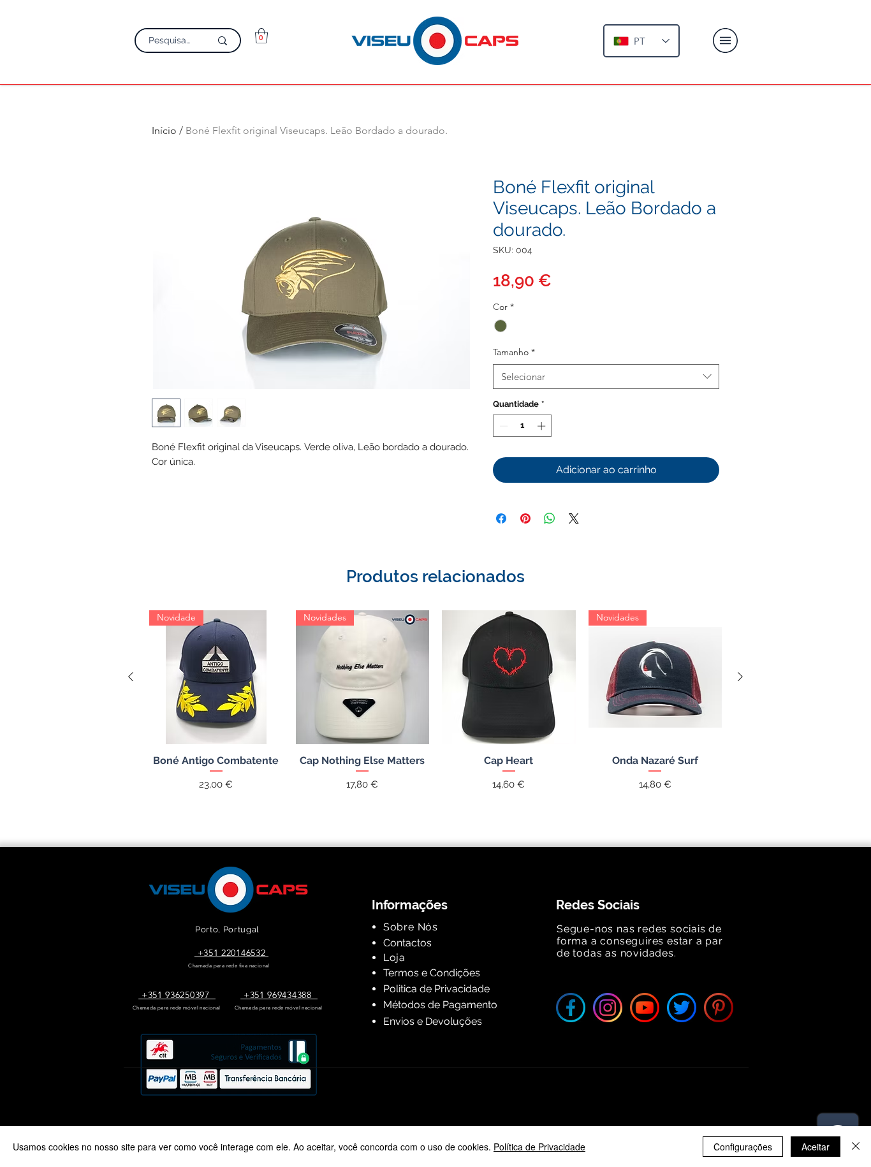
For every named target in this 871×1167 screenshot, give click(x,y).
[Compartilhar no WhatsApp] (549, 518)
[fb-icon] (570, 1007)
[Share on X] (574, 518)
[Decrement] (502, 426)
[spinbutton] (522, 426)
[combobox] (606, 376)
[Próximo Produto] (740, 676)
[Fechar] (855, 1146)
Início (164, 130)
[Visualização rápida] (509, 677)
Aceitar (815, 1146)
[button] (261, 35)
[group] (435, 714)
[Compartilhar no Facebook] (501, 518)
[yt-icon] (644, 1007)
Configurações (743, 1146)
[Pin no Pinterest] (525, 518)
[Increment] (542, 426)
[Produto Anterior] (130, 676)
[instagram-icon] (607, 1007)
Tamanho (514, 352)
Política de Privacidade (539, 1146)
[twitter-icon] (681, 1007)
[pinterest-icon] (718, 1007)
